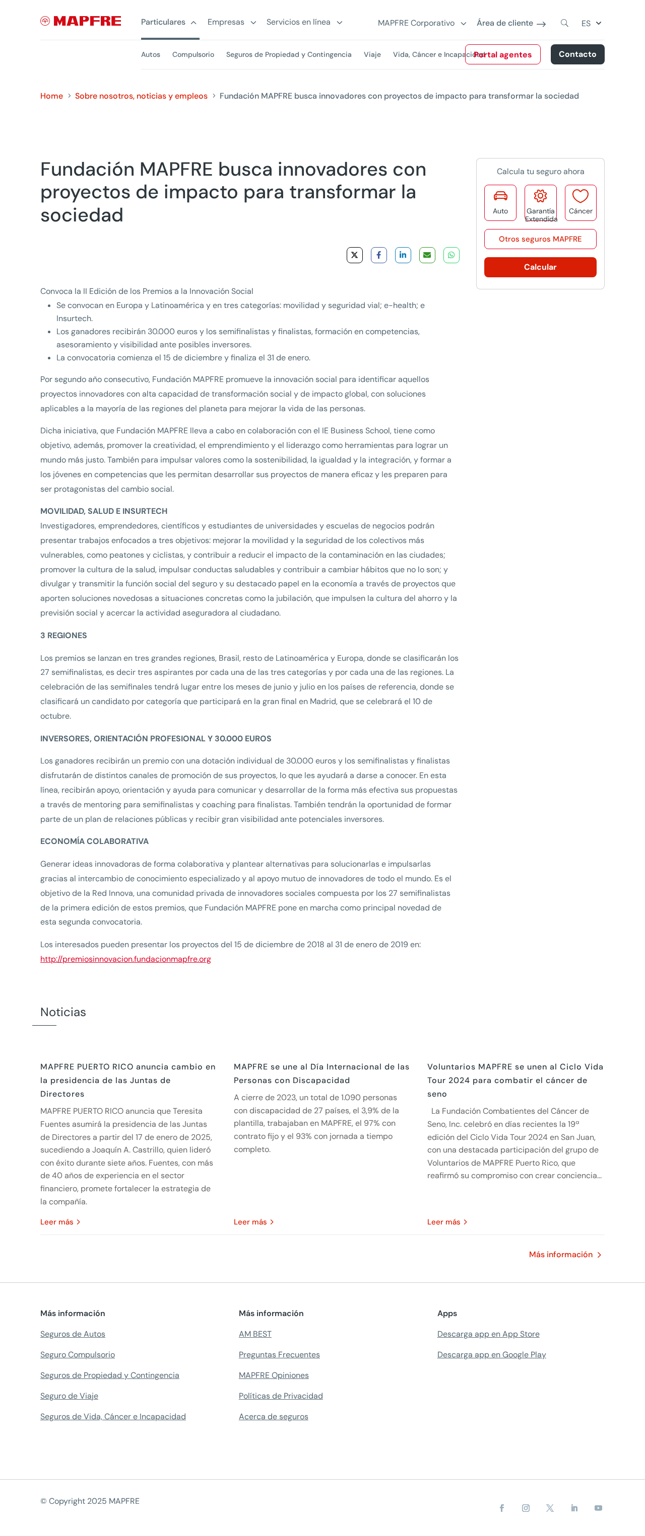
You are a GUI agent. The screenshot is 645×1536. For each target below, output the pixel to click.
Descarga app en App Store (488, 1334)
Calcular (540, 267)
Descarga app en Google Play (491, 1354)
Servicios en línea (299, 22)
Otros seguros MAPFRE (540, 239)
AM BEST (255, 1334)
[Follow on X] (550, 1508)
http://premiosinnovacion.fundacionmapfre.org (125, 959)
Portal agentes (503, 54)
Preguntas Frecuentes (279, 1354)
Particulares (163, 22)
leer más (57, 1222)
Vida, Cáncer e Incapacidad (439, 54)
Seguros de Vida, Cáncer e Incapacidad (113, 1416)
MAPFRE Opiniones (274, 1375)
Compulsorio (193, 54)
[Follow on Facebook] (502, 1508)
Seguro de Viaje (69, 1396)
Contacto (578, 54)
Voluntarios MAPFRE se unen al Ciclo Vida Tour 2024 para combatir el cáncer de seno (515, 1080)
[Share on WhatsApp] (451, 255)
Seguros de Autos (72, 1334)
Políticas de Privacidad (281, 1396)
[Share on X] (355, 255)
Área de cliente (505, 23)
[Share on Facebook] (379, 255)
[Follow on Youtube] (599, 1508)
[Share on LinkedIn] (403, 255)
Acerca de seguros (273, 1416)
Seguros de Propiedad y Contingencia (289, 54)
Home (51, 96)
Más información (561, 1254)
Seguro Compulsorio (77, 1354)
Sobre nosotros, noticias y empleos (141, 96)
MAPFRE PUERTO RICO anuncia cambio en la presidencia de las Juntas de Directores (128, 1080)
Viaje (372, 54)
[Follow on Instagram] (526, 1508)
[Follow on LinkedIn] (574, 1508)
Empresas (226, 22)
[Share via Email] (427, 255)
